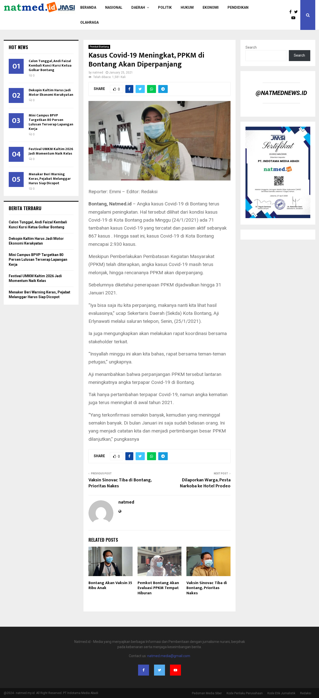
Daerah (138, 7)
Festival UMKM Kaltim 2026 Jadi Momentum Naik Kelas (51, 151)
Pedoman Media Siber (207, 693)
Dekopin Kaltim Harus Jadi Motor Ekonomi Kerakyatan (51, 92)
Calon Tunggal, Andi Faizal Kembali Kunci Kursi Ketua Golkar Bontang (50, 65)
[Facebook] (291, 12)
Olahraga (89, 22)
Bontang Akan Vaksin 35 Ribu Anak (110, 586)
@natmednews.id (281, 92)
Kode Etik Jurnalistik (281, 693)
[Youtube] (294, 18)
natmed (97, 72)
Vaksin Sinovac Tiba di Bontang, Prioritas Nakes (120, 483)
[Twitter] (297, 12)
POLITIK (165, 7)
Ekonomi (211, 7)
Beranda (88, 7)
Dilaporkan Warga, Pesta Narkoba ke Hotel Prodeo (205, 483)
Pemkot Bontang (99, 46)
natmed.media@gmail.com (168, 656)
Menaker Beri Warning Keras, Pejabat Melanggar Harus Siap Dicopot (50, 178)
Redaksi (305, 693)
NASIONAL (113, 7)
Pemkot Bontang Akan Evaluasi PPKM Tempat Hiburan (158, 588)
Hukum (187, 7)
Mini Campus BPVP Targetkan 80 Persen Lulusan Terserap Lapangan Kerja (51, 122)
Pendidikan (238, 7)
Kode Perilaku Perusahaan (245, 693)
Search (251, 47)
